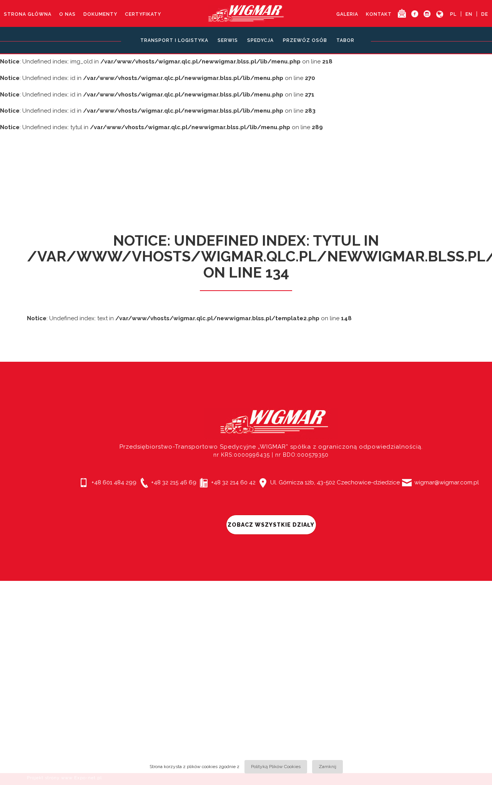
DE (484, 14)
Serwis (228, 40)
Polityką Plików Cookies (276, 766)
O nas (67, 14)
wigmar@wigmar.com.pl (446, 482)
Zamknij (327, 766)
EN (468, 14)
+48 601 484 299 (113, 482)
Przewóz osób (305, 40)
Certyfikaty (143, 14)
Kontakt (379, 14)
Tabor (345, 40)
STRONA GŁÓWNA (28, 14)
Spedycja (260, 40)
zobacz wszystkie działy (271, 525)
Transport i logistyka (174, 40)
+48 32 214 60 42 (232, 482)
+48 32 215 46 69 (173, 482)
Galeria (347, 14)
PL (453, 14)
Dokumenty (100, 14)
